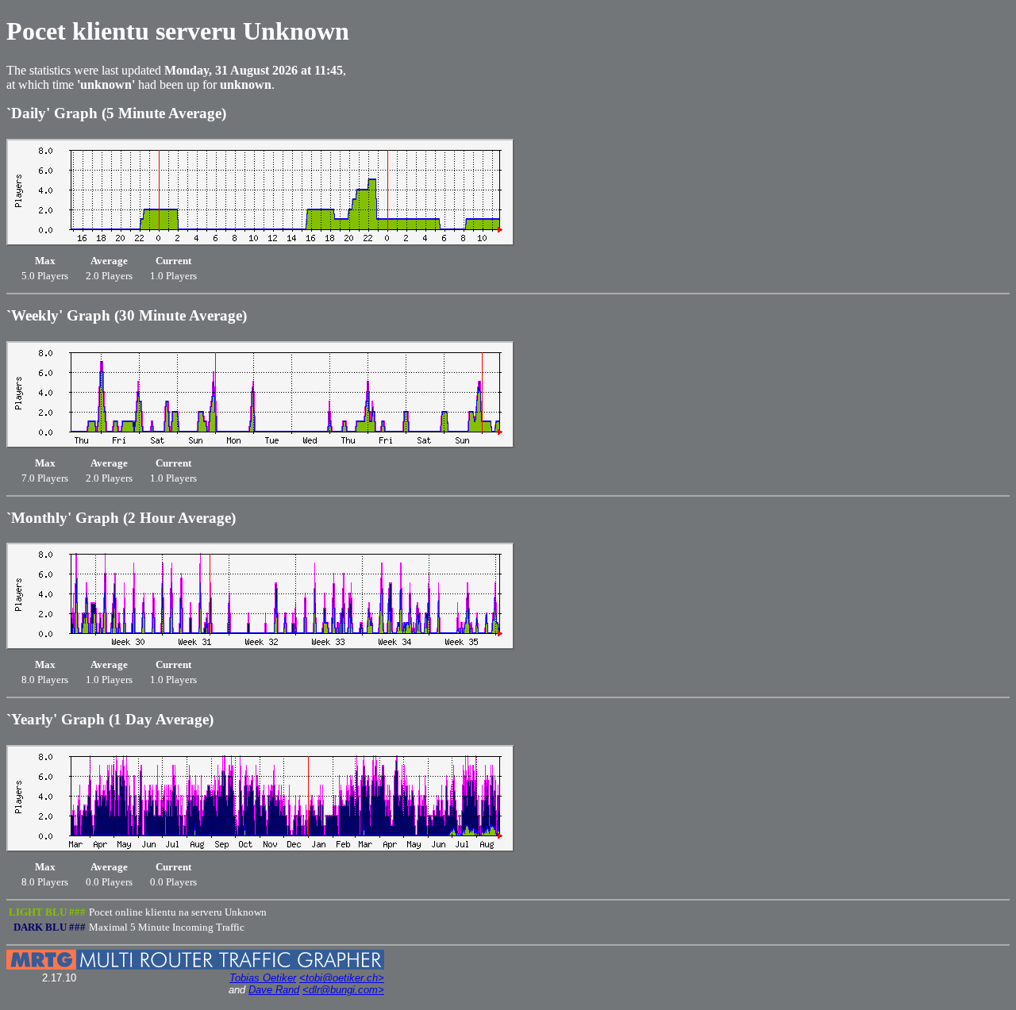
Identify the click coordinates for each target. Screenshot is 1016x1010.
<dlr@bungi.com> (343, 990)
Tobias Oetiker (262, 978)
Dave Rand (273, 990)
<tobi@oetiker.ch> (341, 978)
